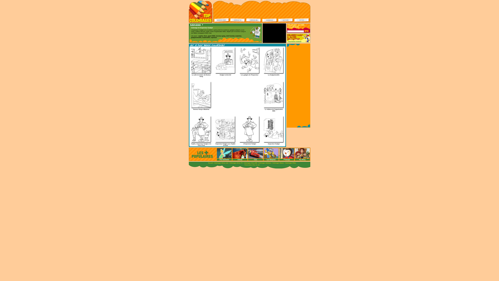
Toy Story (302, 159)
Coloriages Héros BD (253, 20)
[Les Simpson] (271, 158)
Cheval (240, 159)
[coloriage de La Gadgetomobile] (272, 72)
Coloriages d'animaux (269, 20)
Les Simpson (271, 159)
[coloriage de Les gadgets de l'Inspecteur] (248, 72)
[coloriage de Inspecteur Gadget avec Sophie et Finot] (224, 141)
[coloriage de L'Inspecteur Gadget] (248, 141)
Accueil (210, 163)
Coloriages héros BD (250, 163)
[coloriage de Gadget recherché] (224, 72)
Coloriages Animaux (264, 163)
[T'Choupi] (286, 158)
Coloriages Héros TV (237, 20)
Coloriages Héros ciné (221, 20)
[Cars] (255, 158)
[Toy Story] (302, 158)
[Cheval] (239, 158)
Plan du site (256, 165)
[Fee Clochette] (224, 158)
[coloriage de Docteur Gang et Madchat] (200, 107)
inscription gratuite (294, 41)
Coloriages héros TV (236, 163)
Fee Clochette (224, 159)
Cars (255, 159)
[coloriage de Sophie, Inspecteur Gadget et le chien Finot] (200, 141)
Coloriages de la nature (285, 20)
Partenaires (248, 165)
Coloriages (200, 11)
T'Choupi (287, 159)
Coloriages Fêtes (290, 163)
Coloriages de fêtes (301, 20)
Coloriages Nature (278, 163)
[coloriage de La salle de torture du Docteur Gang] (200, 72)
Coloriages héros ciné (221, 163)
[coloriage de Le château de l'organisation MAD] (272, 107)
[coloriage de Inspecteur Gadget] (272, 141)
